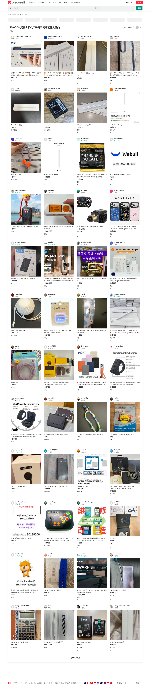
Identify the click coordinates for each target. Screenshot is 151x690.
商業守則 (73, 683)
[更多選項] (12, 83)
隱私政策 (67, 683)
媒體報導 (39, 683)
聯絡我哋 (33, 683)
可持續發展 (47, 683)
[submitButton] (139, 8)
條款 (62, 683)
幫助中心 (27, 683)
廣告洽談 (57, 683)
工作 (52, 683)
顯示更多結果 (75, 658)
